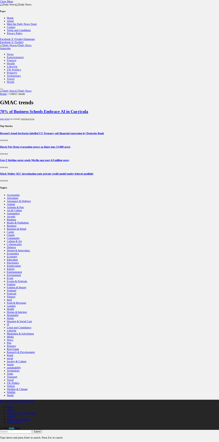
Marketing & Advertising (20, 333)
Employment (14, 265)
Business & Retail (16, 228)
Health (11, 63)
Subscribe (5, 48)
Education (5, 119)
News (10, 54)
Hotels (10, 318)
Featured (11, 290)
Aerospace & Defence (19, 201)
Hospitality (13, 315)
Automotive (13, 213)
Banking (11, 219)
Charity (11, 235)
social (10, 358)
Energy (11, 268)
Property (12, 72)
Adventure (12, 198)
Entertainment (15, 57)
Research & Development (21, 352)
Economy (12, 256)
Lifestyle (12, 66)
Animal (11, 204)
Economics (13, 253)
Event (10, 278)
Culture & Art (14, 241)
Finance (11, 60)
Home (10, 17)
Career (10, 232)
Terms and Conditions (19, 30)
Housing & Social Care (19, 321)
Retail (10, 355)
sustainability (14, 367)
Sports (10, 364)
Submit (37, 431)
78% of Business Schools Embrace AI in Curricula (44, 111)
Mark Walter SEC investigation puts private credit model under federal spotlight (46, 173)
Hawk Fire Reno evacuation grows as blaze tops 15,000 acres (35, 146)
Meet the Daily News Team (22, 24)
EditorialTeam (27, 119)
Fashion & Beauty (17, 287)
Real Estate (13, 349)
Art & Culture (14, 210)
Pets (9, 342)
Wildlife (11, 392)
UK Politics (14, 69)
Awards (11, 216)
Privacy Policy (15, 33)
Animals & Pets (15, 207)
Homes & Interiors (17, 312)
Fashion (11, 284)
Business (11, 225)
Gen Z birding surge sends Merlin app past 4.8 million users (34, 160)
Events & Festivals (17, 281)
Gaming (11, 305)
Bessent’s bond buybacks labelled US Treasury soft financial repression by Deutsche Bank (52, 133)
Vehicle (11, 386)
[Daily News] (15, 45)
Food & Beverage (16, 302)
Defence (11, 247)
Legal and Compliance (19, 327)
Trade (10, 373)
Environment (14, 275)
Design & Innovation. (18, 250)
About (10, 21)
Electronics (13, 262)
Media (10, 336)
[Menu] (1, 88)
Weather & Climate (17, 389)
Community (13, 238)
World (10, 81)
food (9, 299)
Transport (12, 376)
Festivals (11, 293)
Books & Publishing (18, 222)
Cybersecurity (14, 244)
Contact (11, 27)
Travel (11, 78)
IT (8, 324)
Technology (14, 75)
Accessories (13, 195)
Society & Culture (16, 361)
